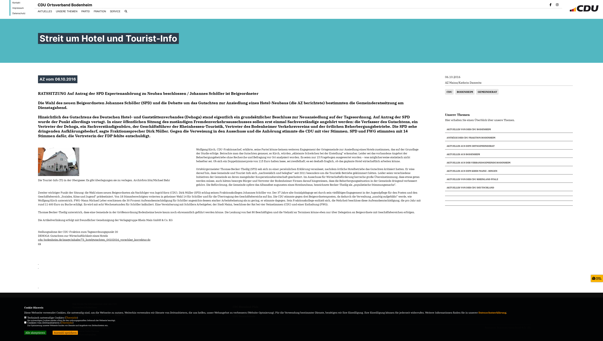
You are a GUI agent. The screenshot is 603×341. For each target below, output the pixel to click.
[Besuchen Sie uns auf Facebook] (551, 5)
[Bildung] (509, 193)
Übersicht (71, 317)
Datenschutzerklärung (492, 312)
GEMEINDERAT (487, 92)
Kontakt (16, 2)
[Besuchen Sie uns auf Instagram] (557, 5)
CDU (449, 92)
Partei (85, 11)
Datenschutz (18, 13)
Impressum (18, 8)
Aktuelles (45, 11)
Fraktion (100, 11)
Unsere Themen (66, 11)
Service (115, 11)
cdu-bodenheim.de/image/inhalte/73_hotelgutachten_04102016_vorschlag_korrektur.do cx (94, 241)
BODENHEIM (465, 92)
